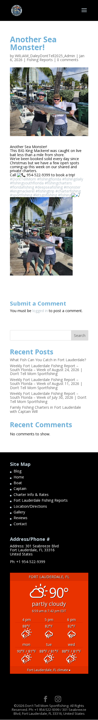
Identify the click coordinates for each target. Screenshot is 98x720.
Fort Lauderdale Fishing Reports (41, 500)
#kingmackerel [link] (22, 191)
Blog (17, 471)
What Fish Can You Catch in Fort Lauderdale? (48, 359)
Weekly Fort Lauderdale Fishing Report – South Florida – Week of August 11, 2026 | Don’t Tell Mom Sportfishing (46, 383)
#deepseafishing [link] (49, 187)
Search (79, 335)
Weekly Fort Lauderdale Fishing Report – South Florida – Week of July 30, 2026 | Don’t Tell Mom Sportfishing (48, 397)
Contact (20, 523)
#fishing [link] (64, 194)
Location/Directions (30, 506)
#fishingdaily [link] (72, 179)
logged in (40, 310)
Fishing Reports (40, 59)
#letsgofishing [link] (45, 194)
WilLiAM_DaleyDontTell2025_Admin (45, 55)
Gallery (19, 512)
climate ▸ (49, 670)
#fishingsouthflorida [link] (27, 182)
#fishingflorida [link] (49, 179)
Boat (18, 482)
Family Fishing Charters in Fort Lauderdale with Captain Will (45, 409)
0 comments (67, 59)
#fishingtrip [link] (45, 191)
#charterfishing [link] (68, 191)
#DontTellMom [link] (23, 179)
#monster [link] (72, 187)
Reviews (20, 517)
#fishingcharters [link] (58, 182)
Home (19, 477)
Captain (20, 488)
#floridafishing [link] (22, 187)
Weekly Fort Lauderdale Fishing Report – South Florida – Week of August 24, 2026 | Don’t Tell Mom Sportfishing (46, 369)
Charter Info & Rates (31, 494)
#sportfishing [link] (21, 194)
